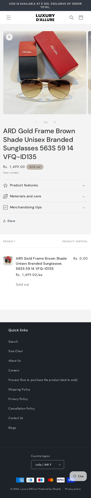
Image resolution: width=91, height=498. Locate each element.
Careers (13, 370)
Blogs (12, 428)
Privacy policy (73, 489)
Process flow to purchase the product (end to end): (43, 380)
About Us (14, 360)
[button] (8, 17)
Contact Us (15, 418)
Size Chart (15, 351)
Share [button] (11, 221)
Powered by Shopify (50, 489)
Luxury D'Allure (30, 489)
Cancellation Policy (21, 408)
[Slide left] (36, 122)
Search (13, 341)
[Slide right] (54, 122)
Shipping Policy (19, 389)
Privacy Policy (18, 399)
